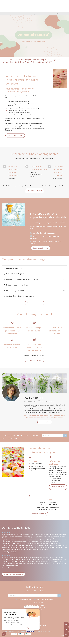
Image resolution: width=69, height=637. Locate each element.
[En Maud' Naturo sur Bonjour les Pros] (21, 634)
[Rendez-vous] (66, 624)
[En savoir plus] (11, 392)
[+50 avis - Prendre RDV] (66, 634)
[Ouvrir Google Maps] (66, 629)
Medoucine (47, 631)
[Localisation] (34, 13)
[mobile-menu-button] (57, 13)
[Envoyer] (65, 435)
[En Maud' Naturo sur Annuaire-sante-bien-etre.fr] (14, 634)
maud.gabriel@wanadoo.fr (39, 469)
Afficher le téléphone (37, 466)
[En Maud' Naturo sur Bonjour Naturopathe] (28, 634)
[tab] (34, 268)
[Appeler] (11, 13)
